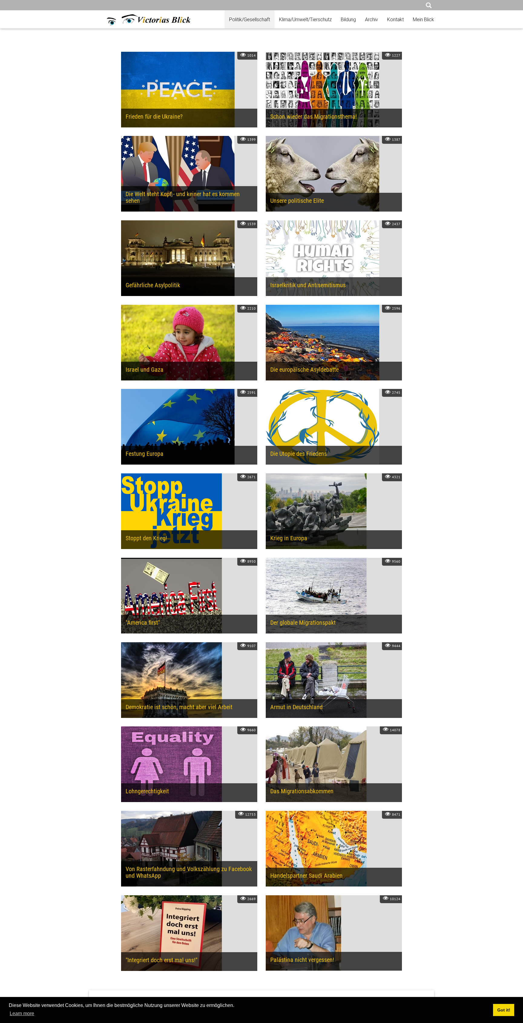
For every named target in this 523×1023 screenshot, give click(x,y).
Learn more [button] (22, 1013)
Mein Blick (423, 19)
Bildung (348, 19)
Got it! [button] (503, 1010)
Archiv (371, 19)
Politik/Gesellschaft (249, 19)
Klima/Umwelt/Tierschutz (305, 19)
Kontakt (395, 19)
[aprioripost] (142, 18)
